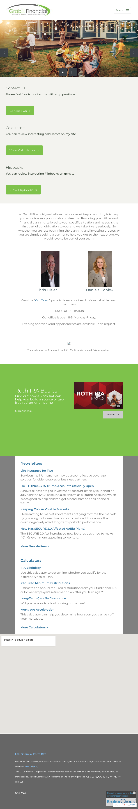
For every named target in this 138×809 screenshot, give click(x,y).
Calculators (30, 560)
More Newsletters (34, 546)
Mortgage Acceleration (37, 609)
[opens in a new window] (69, 343)
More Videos (24, 411)
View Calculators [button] (23, 150)
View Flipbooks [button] (22, 190)
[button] (122, 10)
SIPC (35, 766)
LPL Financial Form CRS (30, 754)
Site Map (21, 793)
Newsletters (31, 463)
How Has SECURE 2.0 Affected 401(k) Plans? (53, 528)
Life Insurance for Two (36, 470)
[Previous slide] (4, 52)
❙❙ (73, 72)
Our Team (42, 300)
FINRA (28, 766)
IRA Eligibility (30, 567)
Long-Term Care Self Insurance (43, 598)
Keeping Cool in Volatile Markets (44, 509)
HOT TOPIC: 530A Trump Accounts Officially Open (57, 486)
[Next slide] (134, 52)
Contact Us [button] (18, 110)
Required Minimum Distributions (45, 583)
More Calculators (34, 627)
